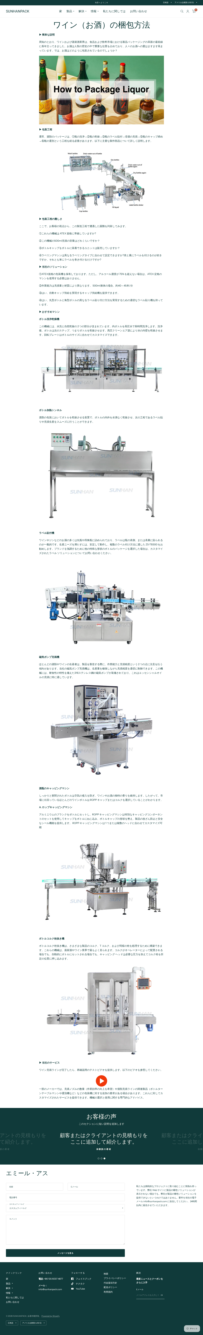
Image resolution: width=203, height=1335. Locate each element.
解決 (81, 11)
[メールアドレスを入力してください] (162, 1295)
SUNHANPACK (17, 11)
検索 (106, 1273)
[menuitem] (60, 11)
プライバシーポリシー (115, 1278)
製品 (69, 11)
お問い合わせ (138, 11)
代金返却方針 (110, 1282)
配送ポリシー (110, 1287)
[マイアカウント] (188, 11)
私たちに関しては (114, 11)
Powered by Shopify (50, 1316)
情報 (93, 11)
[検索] (182, 11)
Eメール (139, 1289)
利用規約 (108, 1291)
